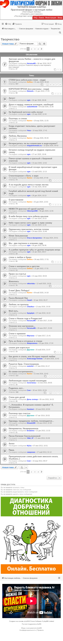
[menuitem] (8, 24)
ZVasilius (30, 307)
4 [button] (38, 49)
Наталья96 (31, 320)
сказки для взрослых (19, 347)
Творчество (10, 39)
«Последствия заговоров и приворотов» (31, 16)
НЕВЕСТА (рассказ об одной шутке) (26, 209)
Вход (60, 18)
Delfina (30, 82)
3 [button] (34, 49)
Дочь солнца (32, 399)
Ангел (11, 443)
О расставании (16, 200)
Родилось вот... (16, 388)
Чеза (29, 130)
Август (12, 98)
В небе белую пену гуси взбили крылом (28, 216)
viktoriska (31, 283)
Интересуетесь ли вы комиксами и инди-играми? (33, 143)
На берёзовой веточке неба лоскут (26, 112)
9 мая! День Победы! (19, 290)
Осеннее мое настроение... (22, 326)
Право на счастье (17, 274)
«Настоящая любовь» (31, 12)
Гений (29, 300)
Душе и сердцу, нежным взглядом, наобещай (31, 104)
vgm (28, 100)
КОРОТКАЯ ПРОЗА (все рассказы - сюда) (29, 89)
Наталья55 (31, 63)
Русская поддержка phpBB (31, 624)
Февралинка (32, 343)
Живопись (14, 281)
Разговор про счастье (19, 413)
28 (60, 85)
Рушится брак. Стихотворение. (24, 364)
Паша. (12, 450)
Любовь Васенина (18, 136)
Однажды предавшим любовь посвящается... (31, 421)
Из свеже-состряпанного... (22, 371)
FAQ (35, 18)
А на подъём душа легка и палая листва (28, 185)
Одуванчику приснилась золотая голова (29, 229)
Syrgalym (30, 313)
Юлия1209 (31, 423)
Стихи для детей (17, 397)
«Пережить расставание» (31, 14)
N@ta (29, 446)
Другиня (30, 350)
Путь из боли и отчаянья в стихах (25, 341)
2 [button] (31, 49)
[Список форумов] (31, 4)
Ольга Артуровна (34, 238)
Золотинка (31, 383)
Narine (29, 121)
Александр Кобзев (35, 358)
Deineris (30, 91)
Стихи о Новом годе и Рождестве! (25, 318)
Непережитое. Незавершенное (23, 428)
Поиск (41, 18)
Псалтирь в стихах (18, 118)
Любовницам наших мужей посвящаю (27, 380)
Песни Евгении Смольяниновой (24, 436)
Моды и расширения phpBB (31, 628)
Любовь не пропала (18, 304)
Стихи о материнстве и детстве (24, 266)
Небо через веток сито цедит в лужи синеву (30, 223)
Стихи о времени (17, 333)
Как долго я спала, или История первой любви (32, 356)
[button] (41, 49)
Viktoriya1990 (32, 211)
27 (57, 85)
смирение (31, 452)
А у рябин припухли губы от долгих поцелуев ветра (34, 250)
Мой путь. (14, 311)
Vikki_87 (30, 438)
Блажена (30, 430)
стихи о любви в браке (20, 257)
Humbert (30, 409)
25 (50, 85)
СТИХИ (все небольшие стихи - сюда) (27, 80)
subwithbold (32, 107)
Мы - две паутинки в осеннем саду (26, 243)
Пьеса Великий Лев (18, 298)
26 (53, 85)
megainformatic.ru (34, 145)
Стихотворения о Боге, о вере (23, 176)
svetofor (30, 366)
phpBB (26, 621)
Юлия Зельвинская (18, 236)
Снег (29, 390)
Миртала (30, 336)
